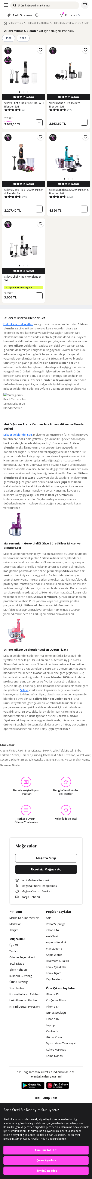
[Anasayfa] (5, 23)
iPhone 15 (52, 994)
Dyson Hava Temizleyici (61, 1043)
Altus (60, 755)
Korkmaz (5, 755)
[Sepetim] (85, 5)
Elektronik (17, 23)
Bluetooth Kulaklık (57, 961)
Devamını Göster (10, 765)
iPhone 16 (52, 1019)
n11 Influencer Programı (24, 1006)
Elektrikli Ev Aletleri (38, 23)
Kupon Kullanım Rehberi (24, 994)
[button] (20, 92)
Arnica (15, 755)
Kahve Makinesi (56, 1049)
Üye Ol (13, 945)
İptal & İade (16, 963)
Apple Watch (54, 955)
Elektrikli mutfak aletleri (18, 324)
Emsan (53, 759)
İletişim (13, 930)
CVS (46, 759)
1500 (9, 38)
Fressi (68, 759)
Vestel (80, 755)
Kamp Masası (54, 1056)
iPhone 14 (52, 930)
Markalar (15, 924)
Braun (28, 750)
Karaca (37, 750)
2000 (23, 38)
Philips (13, 750)
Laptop (50, 1025)
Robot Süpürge (55, 924)
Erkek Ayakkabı (56, 967)
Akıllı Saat (52, 936)
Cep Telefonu (54, 979)
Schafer (15, 759)
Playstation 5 (54, 948)
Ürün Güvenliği (18, 982)
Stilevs (24, 690)
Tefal (62, 750)
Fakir (21, 750)
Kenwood (70, 755)
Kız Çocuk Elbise (56, 1000)
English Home (81, 759)
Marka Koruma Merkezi (24, 918)
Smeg (24, 759)
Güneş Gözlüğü (56, 1013)
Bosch (70, 750)
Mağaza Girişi (46, 858)
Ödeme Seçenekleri (22, 957)
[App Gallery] (57, 1085)
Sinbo (78, 750)
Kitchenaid (49, 755)
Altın (49, 918)
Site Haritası (17, 988)
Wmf (88, 755)
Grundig (37, 755)
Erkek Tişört (53, 973)
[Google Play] (33, 1085)
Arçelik (54, 750)
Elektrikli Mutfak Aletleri (67, 23)
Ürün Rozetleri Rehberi (24, 1000)
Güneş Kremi (54, 1037)
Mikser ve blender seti (17, 435)
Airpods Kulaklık (56, 942)
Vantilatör (52, 1031)
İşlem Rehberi (18, 969)
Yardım (13, 951)
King (61, 759)
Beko (46, 750)
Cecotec (5, 759)
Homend (26, 755)
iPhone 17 (52, 1006)
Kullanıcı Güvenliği (21, 976)
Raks (40, 759)
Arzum (4, 750)
